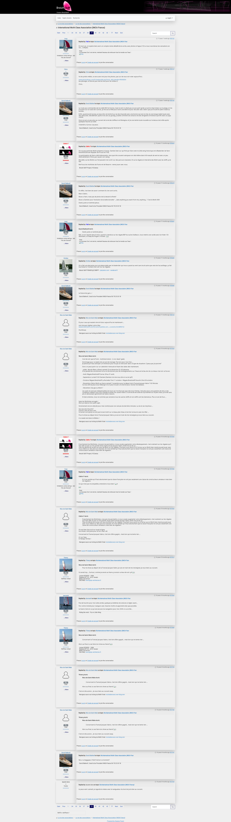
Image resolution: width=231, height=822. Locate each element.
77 (112, 33)
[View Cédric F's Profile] (65, 150)
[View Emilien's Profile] (65, 266)
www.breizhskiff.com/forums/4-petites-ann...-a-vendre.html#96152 (101, 327)
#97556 (172, 508)
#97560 (172, 595)
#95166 (172, 100)
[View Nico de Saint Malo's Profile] (65, 322)
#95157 (172, 69)
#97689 (172, 627)
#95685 (172, 258)
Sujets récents (67, 18)
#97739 (172, 667)
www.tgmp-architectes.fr (93, 580)
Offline (65, 49)
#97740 (172, 710)
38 (88, 33)
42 (103, 33)
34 (72, 33)
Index (59, 18)
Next (116, 33)
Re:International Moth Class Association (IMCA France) (116, 785)
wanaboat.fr (114, 270)
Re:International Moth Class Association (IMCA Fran (110, 41)
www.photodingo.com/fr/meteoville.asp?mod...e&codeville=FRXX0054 (102, 80)
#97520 (172, 348)
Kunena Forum (119, 821)
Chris (65, 69)
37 (84, 33)
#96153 (172, 315)
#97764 (172, 781)
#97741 (172, 752)
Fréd (65, 39)
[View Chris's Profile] (66, 71)
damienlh (66, 596)
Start (58, 33)
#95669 (172, 143)
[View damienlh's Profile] (65, 603)
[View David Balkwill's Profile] (65, 108)
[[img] (81, 54)
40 (95, 33)
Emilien (66, 258)
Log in (83, 62)
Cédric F (65, 143)
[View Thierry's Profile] (65, 565)
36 (80, 33)
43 (107, 33)
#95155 (172, 38)
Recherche (76, 18)
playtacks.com (104, 270)
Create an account (92, 62)
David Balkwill (65, 101)
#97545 (172, 436)
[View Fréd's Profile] (65, 44)
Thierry (66, 558)
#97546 (172, 469)
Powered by (111, 821)
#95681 (172, 221)
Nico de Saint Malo (66, 315)
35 (76, 33)
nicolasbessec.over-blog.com (115, 333)
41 (99, 33)
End (121, 33)
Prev (63, 33)
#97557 (172, 557)
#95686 (172, 285)
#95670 (172, 183)
